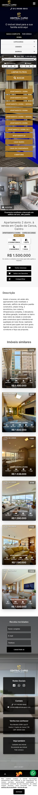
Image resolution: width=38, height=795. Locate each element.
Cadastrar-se (19, 650)
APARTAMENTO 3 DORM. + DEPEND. (19, 117)
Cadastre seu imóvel (19, 744)
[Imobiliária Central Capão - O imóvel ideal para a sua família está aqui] (19, 16)
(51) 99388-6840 (20, 9)
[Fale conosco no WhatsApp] (19, 685)
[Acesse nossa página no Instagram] (24, 685)
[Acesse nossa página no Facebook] (14, 685)
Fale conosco (19, 750)
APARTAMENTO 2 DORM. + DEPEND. (19, 104)
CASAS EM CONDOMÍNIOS (19, 148)
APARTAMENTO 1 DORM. (19, 91)
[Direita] (36, 189)
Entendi (19, 792)
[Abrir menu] (34, 3)
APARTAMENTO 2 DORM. (19, 98)
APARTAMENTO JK (19, 136)
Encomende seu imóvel (19, 747)
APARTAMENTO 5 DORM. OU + (19, 129)
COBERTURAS (19, 155)
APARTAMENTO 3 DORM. (19, 110)
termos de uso (22, 787)
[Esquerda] (2, 189)
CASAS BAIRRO (19, 142)
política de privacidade (8, 787)
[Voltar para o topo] (5, 774)
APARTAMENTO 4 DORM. (19, 123)
